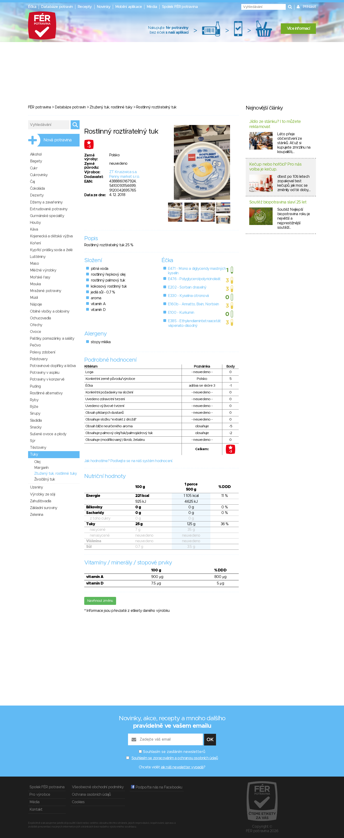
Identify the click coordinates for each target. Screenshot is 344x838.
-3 (89, 146)
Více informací (298, 28)
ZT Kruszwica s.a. (123, 172)
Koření (35, 243)
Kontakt (35, 809)
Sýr (33, 441)
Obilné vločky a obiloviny (49, 311)
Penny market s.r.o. (124, 176)
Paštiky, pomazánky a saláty (52, 338)
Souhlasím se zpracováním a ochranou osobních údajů (175, 758)
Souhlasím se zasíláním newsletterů (174, 752)
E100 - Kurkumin (181, 312)
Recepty (85, 7)
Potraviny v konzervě (47, 379)
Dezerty (37, 195)
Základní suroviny (43, 508)
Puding (35, 386)
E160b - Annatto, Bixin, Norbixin (193, 304)
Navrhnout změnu (100, 601)
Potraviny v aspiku (44, 372)
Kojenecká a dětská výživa (51, 236)
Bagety (36, 161)
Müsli (34, 298)
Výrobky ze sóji (42, 494)
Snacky (35, 427)
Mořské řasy (40, 277)
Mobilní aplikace (128, 7)
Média (152, 7)
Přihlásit (309, 7)
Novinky (103, 7)
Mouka (35, 284)
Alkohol (35, 154)
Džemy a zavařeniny (46, 202)
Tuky (34, 454)
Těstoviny (38, 447)
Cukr (33, 168)
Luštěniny (37, 257)
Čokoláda (37, 188)
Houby (35, 223)
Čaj (32, 182)
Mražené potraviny (45, 291)
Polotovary (39, 359)
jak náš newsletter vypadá (182, 767)
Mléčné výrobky (43, 270)
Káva (34, 229)
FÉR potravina (39, 107)
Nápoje (36, 304)
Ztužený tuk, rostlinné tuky (111, 107)
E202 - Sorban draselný (187, 287)
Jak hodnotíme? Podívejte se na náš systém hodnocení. (128, 461)
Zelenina (36, 515)
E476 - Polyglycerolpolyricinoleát (194, 279)
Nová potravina (58, 140)
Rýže (34, 407)
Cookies (78, 802)
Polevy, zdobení (42, 352)
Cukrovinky (39, 175)
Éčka (32, 7)
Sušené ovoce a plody (48, 434)
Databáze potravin (57, 7)
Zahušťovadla (40, 501)
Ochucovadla (40, 318)
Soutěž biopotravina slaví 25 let (277, 202)
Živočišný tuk (44, 479)
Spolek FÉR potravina (180, 7)
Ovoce (35, 332)
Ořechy (36, 325)
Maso (34, 263)
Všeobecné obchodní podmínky (98, 787)
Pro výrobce (39, 794)
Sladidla (36, 420)
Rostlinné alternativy (46, 393)
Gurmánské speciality (47, 216)
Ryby (34, 400)
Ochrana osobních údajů (91, 794)
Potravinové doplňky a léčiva (53, 366)
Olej (37, 462)
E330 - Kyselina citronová (188, 296)
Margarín (41, 468)
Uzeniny (36, 487)
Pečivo (35, 345)
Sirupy (35, 413)
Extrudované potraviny (48, 209)
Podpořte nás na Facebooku (158, 787)
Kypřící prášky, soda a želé (51, 250)
